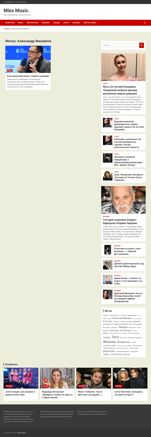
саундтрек (134, 351)
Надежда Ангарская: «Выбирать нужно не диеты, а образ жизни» (57, 394)
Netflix (105, 318)
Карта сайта (90, 23)
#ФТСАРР (123, 315)
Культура (10, 23)
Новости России (115, 333)
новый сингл (134, 348)
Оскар (124, 333)
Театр (66, 23)
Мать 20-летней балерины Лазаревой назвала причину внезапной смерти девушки (120, 90)
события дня (116, 354)
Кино (20, 23)
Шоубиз (76, 23)
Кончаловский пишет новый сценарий (28, 76)
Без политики (137, 318)
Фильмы (109, 342)
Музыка (46, 23)
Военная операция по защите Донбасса (121, 322)
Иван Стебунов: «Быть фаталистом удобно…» (90, 393)
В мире (115, 321)
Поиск (141, 45)
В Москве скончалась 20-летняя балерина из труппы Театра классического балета (128, 143)
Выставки (106, 327)
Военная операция (125, 321)
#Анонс (106, 315)
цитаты (126, 354)
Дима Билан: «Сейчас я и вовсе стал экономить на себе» (128, 281)
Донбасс (114, 327)
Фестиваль (123, 337)
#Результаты (115, 315)
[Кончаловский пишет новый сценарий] (28, 59)
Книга (105, 330)
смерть (106, 354)
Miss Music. (16, 10)
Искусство (132, 327)
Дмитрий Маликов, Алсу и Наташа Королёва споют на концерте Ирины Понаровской (128, 297)
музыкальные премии (124, 346)
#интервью (131, 315)
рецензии (109, 351)
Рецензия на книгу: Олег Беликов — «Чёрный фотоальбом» (127, 251)
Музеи (105, 333)
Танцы (56, 23)
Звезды (123, 327)
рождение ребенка (122, 351)
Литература (32, 23)
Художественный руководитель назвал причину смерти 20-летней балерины (129, 125)
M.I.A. (139, 315)
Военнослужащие (136, 324)
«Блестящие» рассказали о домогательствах (20, 393)
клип (114, 345)
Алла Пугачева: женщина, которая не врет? (129, 393)
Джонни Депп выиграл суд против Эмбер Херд (129, 265)
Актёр (109, 318)
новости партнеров (122, 348)
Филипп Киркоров (135, 337)
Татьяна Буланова (133, 333)
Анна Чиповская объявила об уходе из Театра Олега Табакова (128, 177)
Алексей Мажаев (122, 318)
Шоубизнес (123, 342)
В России (107, 321)
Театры (106, 337)
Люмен (134, 331)
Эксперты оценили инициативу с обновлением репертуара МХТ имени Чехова (128, 161)
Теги (115, 337)
